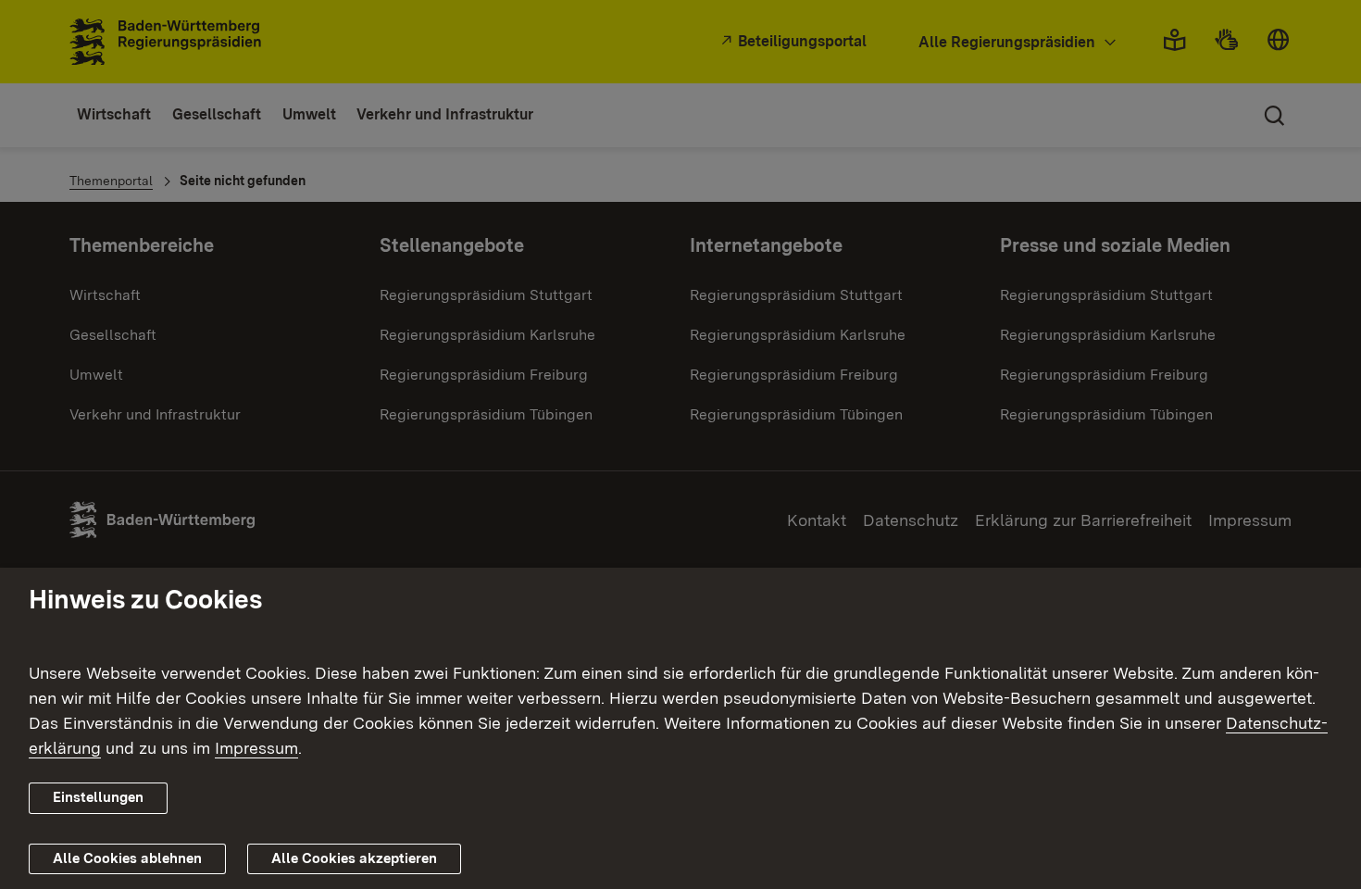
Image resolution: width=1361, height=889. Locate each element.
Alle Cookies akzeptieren (354, 858)
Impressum (256, 748)
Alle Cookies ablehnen (127, 858)
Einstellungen (98, 797)
